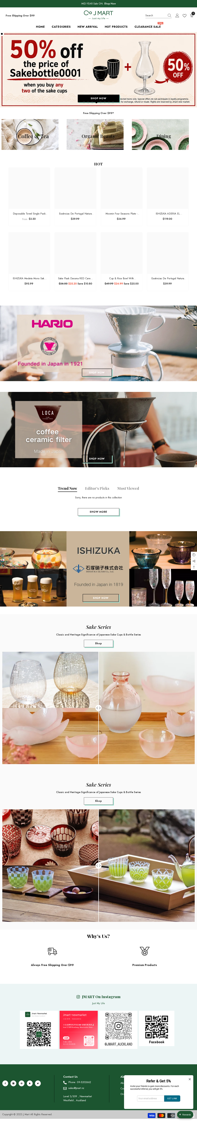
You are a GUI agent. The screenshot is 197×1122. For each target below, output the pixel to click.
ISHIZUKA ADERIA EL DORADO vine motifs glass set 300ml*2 (167, 214)
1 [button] (84, 102)
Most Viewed (128, 488)
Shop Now (110, 3)
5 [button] (101, 102)
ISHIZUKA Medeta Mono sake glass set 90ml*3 (29, 278)
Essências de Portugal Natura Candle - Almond (167, 278)
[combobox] (155, 15)
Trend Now (67, 488)
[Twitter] (38, 1083)
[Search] (158, 15)
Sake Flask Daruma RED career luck (75, 278)
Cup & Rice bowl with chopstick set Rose (121, 278)
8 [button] (113, 102)
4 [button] (96, 102)
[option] (98, 69)
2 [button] (88, 102)
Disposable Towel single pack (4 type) (29, 214)
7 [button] (109, 102)
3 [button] (92, 102)
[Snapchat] (30, 1083)
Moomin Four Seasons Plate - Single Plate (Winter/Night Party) (122, 214)
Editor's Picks (97, 488)
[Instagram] (13, 1083)
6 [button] (105, 102)
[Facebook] (5, 1083)
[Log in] (177, 16)
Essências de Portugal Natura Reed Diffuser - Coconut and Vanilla (75, 214)
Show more (98, 512)
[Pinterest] (21, 1083)
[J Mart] (98, 343)
